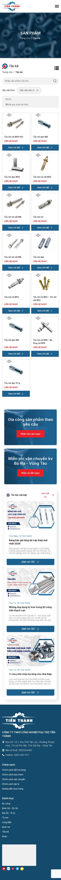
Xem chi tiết (14, 147)
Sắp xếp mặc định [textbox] (28, 90)
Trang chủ (25, 38)
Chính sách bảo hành (12, 774)
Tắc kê (5, 831)
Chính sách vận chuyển (13, 779)
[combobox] (29, 90)
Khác (4, 836)
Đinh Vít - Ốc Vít (10, 808)
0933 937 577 (21, 754)
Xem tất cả (45, 495)
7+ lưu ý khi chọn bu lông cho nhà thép (30, 674)
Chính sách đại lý (10, 784)
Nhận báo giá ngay (30, 433)
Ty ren (5, 817)
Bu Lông (6, 803)
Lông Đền (6, 822)
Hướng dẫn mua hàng (12, 788)
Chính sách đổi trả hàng (14, 770)
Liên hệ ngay (11, 141)
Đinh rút (6, 827)
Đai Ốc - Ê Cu (8, 813)
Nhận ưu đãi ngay (30, 473)
